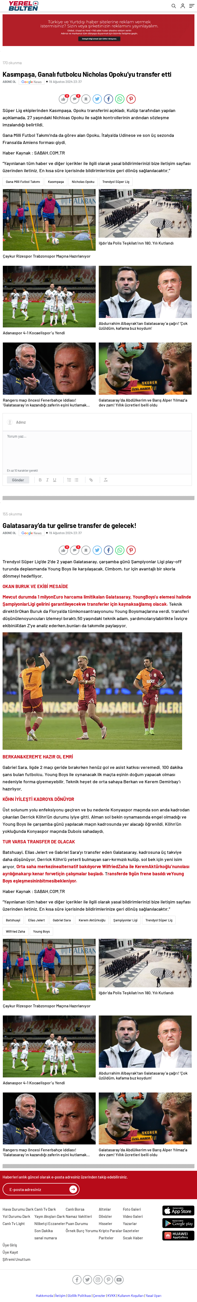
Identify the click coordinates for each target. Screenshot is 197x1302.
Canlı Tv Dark (45, 1209)
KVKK (111, 1296)
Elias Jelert (36, 920)
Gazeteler (131, 1230)
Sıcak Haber (133, 1237)
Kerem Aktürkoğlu (92, 920)
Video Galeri (133, 1216)
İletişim (60, 1296)
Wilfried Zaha (15, 931)
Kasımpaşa (56, 182)
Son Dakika (43, 1230)
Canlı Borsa (75, 1209)
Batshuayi (13, 920)
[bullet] (76, 480)
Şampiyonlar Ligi (125, 920)
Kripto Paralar (110, 1230)
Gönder (18, 480)
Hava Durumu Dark (18, 1209)
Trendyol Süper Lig (115, 182)
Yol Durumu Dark (16, 1216)
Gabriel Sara (62, 920)
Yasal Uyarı (153, 1296)
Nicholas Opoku (83, 182)
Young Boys (41, 931)
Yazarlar (130, 1223)
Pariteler (106, 1237)
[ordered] (69, 480)
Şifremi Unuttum (16, 1259)
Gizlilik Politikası (79, 1296)
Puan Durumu (77, 1223)
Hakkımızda (44, 1296)
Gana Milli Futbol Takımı (23, 182)
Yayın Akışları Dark (49, 1216)
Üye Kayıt (10, 1252)
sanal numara (45, 1237)
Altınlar (105, 1209)
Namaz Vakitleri (79, 1216)
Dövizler (105, 1216)
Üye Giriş (10, 1245)
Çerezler (99, 1296)
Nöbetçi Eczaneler (49, 1223)
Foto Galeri (132, 1209)
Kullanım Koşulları (131, 1296)
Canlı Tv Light (14, 1223)
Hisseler (105, 1223)
